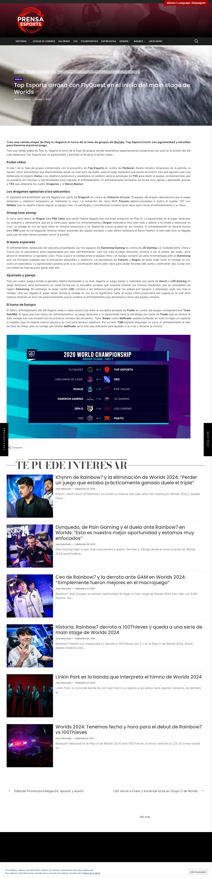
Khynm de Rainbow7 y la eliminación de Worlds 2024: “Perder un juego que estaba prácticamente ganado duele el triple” (126, 480)
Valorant (64, 41)
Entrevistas (108, 41)
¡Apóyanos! (155, 41)
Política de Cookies (91, 873)
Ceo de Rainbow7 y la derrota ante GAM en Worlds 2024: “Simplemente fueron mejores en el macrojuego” (120, 580)
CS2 (75, 41)
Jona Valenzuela (63, 489)
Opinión (123, 41)
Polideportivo (89, 41)
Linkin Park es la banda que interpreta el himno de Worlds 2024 (128, 677)
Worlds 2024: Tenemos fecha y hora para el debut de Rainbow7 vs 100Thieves (128, 730)
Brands (138, 41)
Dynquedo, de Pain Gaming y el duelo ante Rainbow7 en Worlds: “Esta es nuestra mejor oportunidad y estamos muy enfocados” (124, 533)
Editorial (21, 41)
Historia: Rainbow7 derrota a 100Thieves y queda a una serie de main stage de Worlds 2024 (128, 630)
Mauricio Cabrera (22, 99)
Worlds (18, 79)
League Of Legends (44, 41)
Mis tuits (145, 816)
